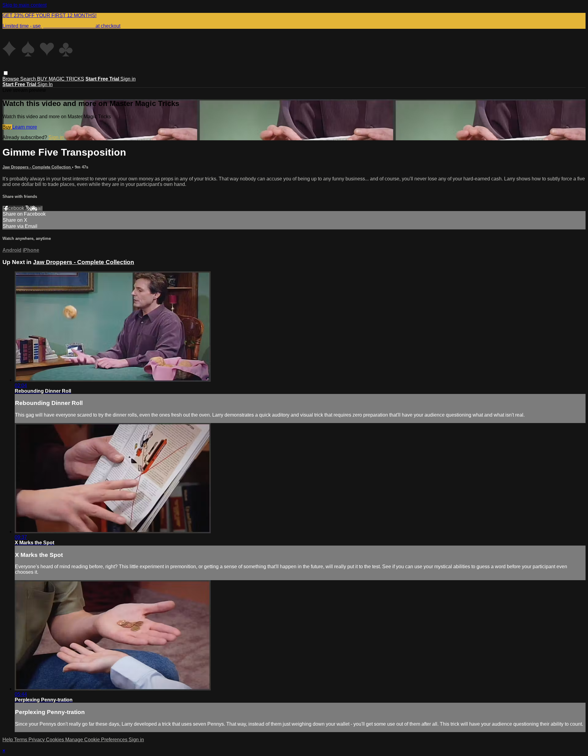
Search (28, 78)
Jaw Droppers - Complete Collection (37, 167)
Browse (11, 78)
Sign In (45, 84)
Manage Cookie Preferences (97, 739)
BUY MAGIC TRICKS (60, 78)
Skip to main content (24, 5)
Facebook (13, 208)
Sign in (128, 78)
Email (36, 208)
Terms (21, 739)
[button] (6, 73)
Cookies (55, 739)
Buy (7, 127)
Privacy (37, 739)
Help (8, 739)
